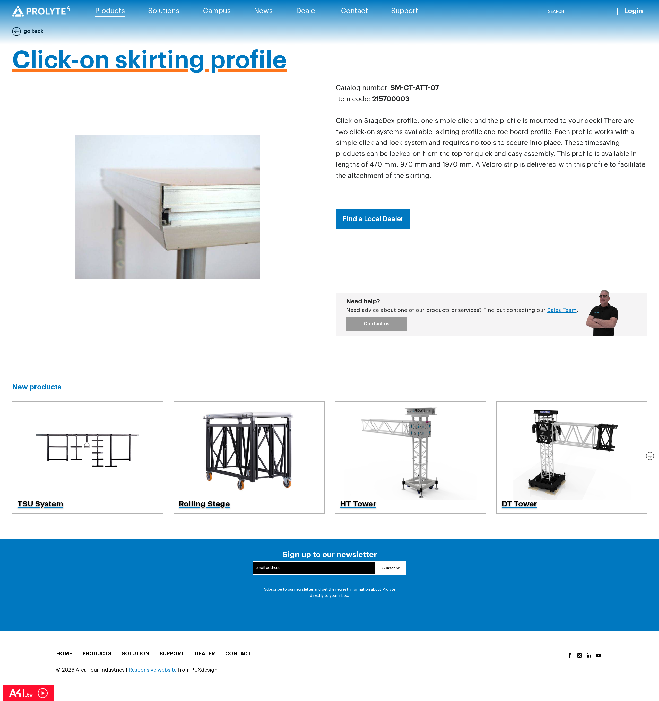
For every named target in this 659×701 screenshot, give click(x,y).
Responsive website (153, 670)
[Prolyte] (41, 11)
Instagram (579, 655)
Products (96, 653)
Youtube (598, 655)
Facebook (569, 655)
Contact (238, 653)
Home (64, 653)
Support (172, 653)
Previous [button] (9, 456)
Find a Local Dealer (373, 218)
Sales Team (562, 310)
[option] (87, 457)
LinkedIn (588, 655)
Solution (135, 653)
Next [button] (650, 456)
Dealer (205, 653)
